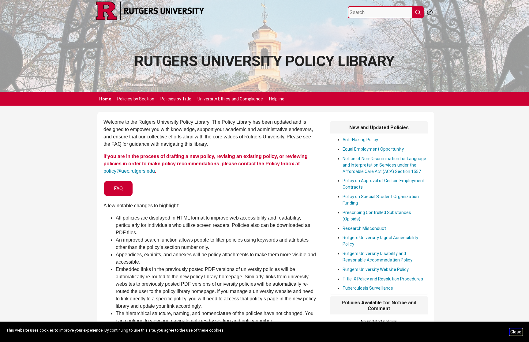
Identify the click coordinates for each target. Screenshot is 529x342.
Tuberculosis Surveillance (368, 288)
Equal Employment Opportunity (373, 149)
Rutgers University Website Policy (376, 269)
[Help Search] (429, 12)
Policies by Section (135, 98)
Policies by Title (175, 98)
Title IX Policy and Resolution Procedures (383, 278)
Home (105, 98)
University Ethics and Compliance (230, 98)
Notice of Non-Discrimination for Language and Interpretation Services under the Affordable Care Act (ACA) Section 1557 (384, 165)
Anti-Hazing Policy (360, 139)
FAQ (118, 188)
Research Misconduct (364, 228)
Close (515, 331)
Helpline (276, 98)
